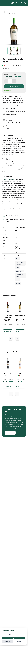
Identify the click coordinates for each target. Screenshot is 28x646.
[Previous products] (11, 339)
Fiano (8, 117)
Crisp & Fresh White (12, 13)
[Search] (21, 3)
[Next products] (17, 339)
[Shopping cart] (25, 3)
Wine (8, 11)
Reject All (7, 641)
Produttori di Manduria (13, 122)
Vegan (18, 283)
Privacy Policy (19, 634)
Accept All (13, 638)
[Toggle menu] (2, 3)
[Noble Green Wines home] (14, 3)
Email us (11, 432)
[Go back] (4, 12)
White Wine (15, 11)
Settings (19, 641)
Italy (16, 231)
